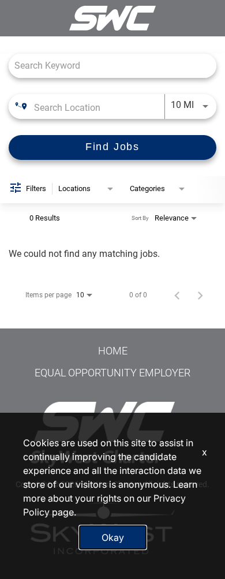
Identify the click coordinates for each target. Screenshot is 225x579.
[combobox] (112, 65)
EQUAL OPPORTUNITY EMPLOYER (112, 373)
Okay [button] (113, 537)
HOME (112, 351)
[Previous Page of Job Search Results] (177, 295)
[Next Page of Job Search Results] (200, 295)
